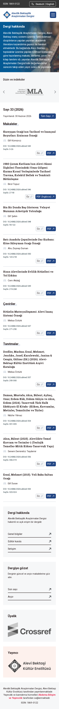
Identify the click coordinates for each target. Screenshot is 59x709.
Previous (4, 92)
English (50, 4)
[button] (53, 15)
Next (55, 92)
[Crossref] (29, 629)
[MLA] (29, 92)
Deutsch (40, 4)
